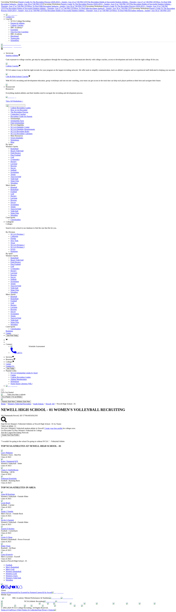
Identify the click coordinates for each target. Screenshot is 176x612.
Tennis (13, 174)
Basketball (14, 149)
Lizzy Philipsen (7, 453)
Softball (13, 170)
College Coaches (17, 25)
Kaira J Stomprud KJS (9, 461)
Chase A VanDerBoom (9, 470)
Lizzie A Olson (6, 537)
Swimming (15, 172)
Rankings (14, 251)
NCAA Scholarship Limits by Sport (24, 373)
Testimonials (12, 592)
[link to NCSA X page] (17, 588)
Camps (8, 333)
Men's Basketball (12, 567)
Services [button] (9, 357)
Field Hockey (16, 153)
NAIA (13, 249)
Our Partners (31, 592)
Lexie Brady (5, 503)
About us (4, 592)
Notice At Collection (30, 610)
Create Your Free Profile (10, 435)
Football (14, 192)
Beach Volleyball (17, 151)
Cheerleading (16, 220)
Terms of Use (6, 610)
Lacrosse (14, 164)
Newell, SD (50, 404)
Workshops (15, 381)
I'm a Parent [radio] (6, 397)
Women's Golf (11, 574)
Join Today (10, 368)
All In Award (47, 592)
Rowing (14, 166)
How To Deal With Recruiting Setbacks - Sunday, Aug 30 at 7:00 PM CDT (56, 6)
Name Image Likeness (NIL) (21, 384)
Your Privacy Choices (46, 610)
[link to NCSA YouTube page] (13, 588)
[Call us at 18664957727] (11, 44)
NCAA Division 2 (17, 245)
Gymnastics (15, 159)
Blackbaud (15, 36)
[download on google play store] (67, 598)
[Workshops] (11, 97)
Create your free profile (53, 428)
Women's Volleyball (13, 578)
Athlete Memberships (19, 379)
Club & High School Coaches (17, 76)
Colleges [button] (9, 362)
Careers (39, 592)
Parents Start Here (8, 401)
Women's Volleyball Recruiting (19, 404)
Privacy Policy (16, 610)
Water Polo (15, 181)
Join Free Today (12, 335)
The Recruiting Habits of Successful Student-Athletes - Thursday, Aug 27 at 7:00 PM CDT (122, 2)
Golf (12, 157)
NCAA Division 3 (17, 247)
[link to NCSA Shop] (11, 15)
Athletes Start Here (23, 401)
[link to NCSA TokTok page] (10, 588)
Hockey (14, 162)
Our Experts (22, 592)
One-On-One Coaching (19, 32)
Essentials (14, 30)
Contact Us (10, 17)
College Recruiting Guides (21, 108)
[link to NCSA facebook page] (3, 588)
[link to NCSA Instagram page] (6, 588)
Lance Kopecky (7, 554)
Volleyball (14, 179)
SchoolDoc (15, 40)
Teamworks (15, 38)
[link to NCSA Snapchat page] (21, 588)
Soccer (13, 168)
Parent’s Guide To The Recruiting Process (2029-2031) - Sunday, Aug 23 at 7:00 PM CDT (52, 2)
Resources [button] (10, 359)
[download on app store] (55, 598)
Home (3, 404)
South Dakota (38, 404)
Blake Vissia (5, 546)
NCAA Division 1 (17, 234)
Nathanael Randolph (9, 478)
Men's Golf (10, 569)
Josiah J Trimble (7, 511)
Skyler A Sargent (7, 520)
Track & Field (16, 177)
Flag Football (16, 155)
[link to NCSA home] (4, 584)
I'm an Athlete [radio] (17, 397)
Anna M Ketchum (8, 494)
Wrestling (14, 183)
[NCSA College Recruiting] (12, 47)
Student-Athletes (12, 55)
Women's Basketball (13, 571)
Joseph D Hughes (7, 529)
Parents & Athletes (18, 23)
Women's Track (11, 576)
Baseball (14, 187)
